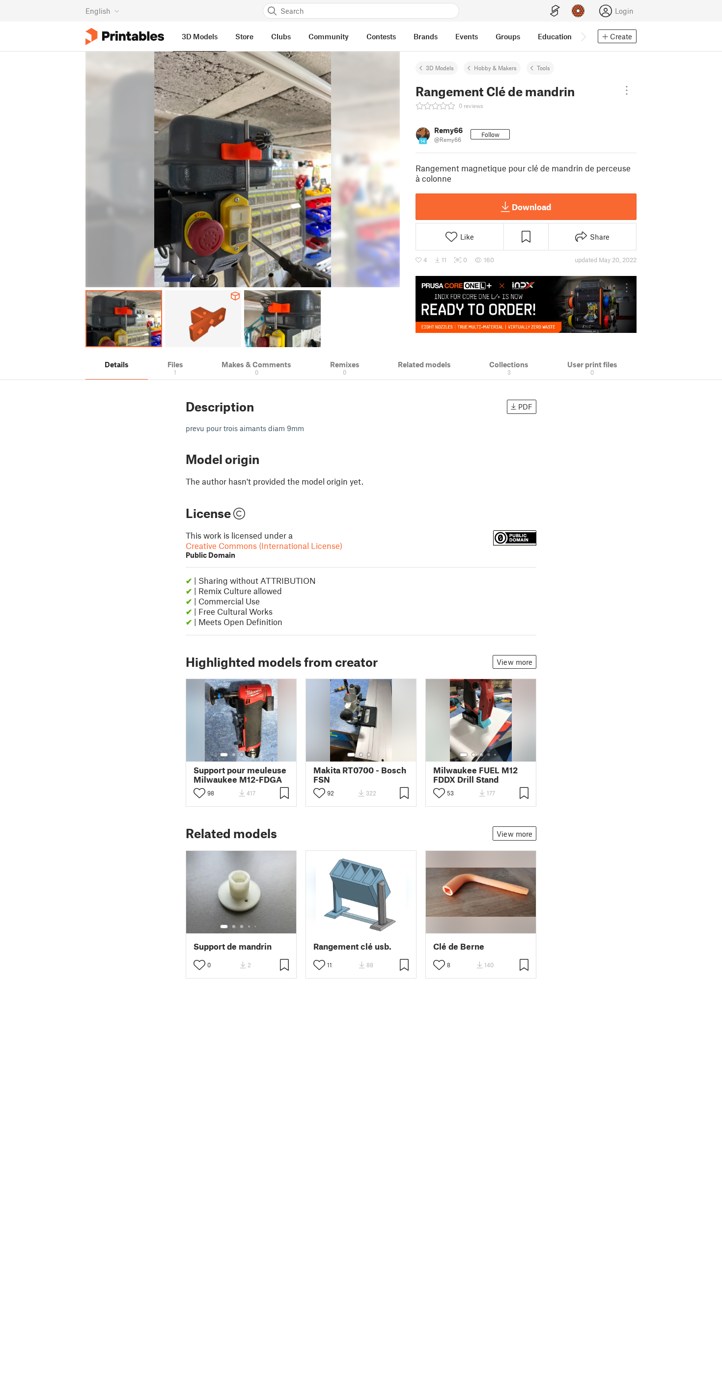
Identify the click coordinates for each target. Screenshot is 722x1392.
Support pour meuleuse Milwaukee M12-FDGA (240, 774)
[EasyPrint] (555, 11)
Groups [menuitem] (508, 36)
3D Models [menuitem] (200, 36)
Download (531, 207)
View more (514, 661)
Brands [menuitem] (426, 36)
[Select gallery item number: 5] (256, 755)
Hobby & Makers (495, 67)
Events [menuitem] (466, 36)
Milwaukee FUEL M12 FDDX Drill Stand (475, 774)
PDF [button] (525, 406)
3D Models (440, 67)
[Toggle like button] (199, 793)
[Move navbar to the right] (583, 36)
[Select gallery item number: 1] (224, 755)
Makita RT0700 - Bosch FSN (359, 774)
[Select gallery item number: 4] (249, 755)
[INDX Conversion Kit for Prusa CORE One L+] (526, 304)
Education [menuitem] (555, 36)
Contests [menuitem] (381, 36)
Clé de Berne (458, 946)
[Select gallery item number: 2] (234, 755)
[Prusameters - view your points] (578, 10)
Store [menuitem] (244, 36)
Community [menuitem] (328, 36)
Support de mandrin (233, 946)
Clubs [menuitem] (281, 36)
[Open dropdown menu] (627, 90)
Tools (543, 67)
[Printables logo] (124, 36)
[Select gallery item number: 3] (242, 755)
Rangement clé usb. (352, 946)
